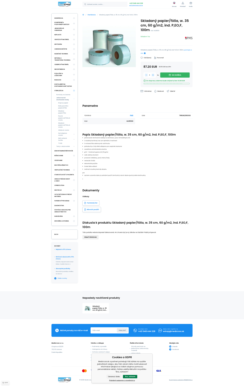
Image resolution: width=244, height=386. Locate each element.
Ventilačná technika (62, 170)
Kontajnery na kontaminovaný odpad (63, 85)
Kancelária (58, 216)
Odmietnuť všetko (114, 376)
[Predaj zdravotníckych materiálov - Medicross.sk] (83, 14)
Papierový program (61, 201)
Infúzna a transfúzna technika (62, 59)
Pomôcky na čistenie (63, 95)
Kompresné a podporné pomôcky (61, 23)
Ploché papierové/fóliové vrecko (64, 118)
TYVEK (60, 143)
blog (56, 234)
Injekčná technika (61, 54)
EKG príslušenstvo (61, 165)
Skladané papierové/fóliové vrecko (64, 125)
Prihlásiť (122, 330)
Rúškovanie (58, 156)
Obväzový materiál (61, 39)
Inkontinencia (59, 69)
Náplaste (57, 35)
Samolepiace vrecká (62, 134)
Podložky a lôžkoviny (58, 74)
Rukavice (57, 80)
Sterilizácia (92, 15)
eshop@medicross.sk (136, 5)
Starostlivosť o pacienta (64, 175)
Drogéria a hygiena (61, 221)
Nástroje (57, 190)
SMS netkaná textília (62, 139)
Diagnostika (59, 205)
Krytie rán (58, 44)
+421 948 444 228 (136, 3)
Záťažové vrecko (63, 130)
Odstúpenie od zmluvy (99, 349)
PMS (131, 115)
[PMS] (189, 38)
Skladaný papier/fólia (62, 112)
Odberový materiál (61, 64)
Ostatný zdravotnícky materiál (63, 195)
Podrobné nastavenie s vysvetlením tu (122, 380)
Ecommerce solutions (176, 380)
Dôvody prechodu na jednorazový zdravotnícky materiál (139, 348)
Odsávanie (58, 160)
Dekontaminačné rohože (63, 151)
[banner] (64, 4)
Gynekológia (59, 185)
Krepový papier (63, 103)
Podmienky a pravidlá (99, 346)
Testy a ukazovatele (63, 146)
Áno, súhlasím (130, 376)
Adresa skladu (135, 353)
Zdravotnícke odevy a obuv (62, 180)
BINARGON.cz (188, 380)
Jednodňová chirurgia (59, 29)
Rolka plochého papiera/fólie (63, 107)
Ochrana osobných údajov (101, 352)
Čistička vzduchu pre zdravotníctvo (62, 211)
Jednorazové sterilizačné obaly (62, 99)
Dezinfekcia (58, 18)
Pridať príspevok (90, 237)
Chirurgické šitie (60, 49)
